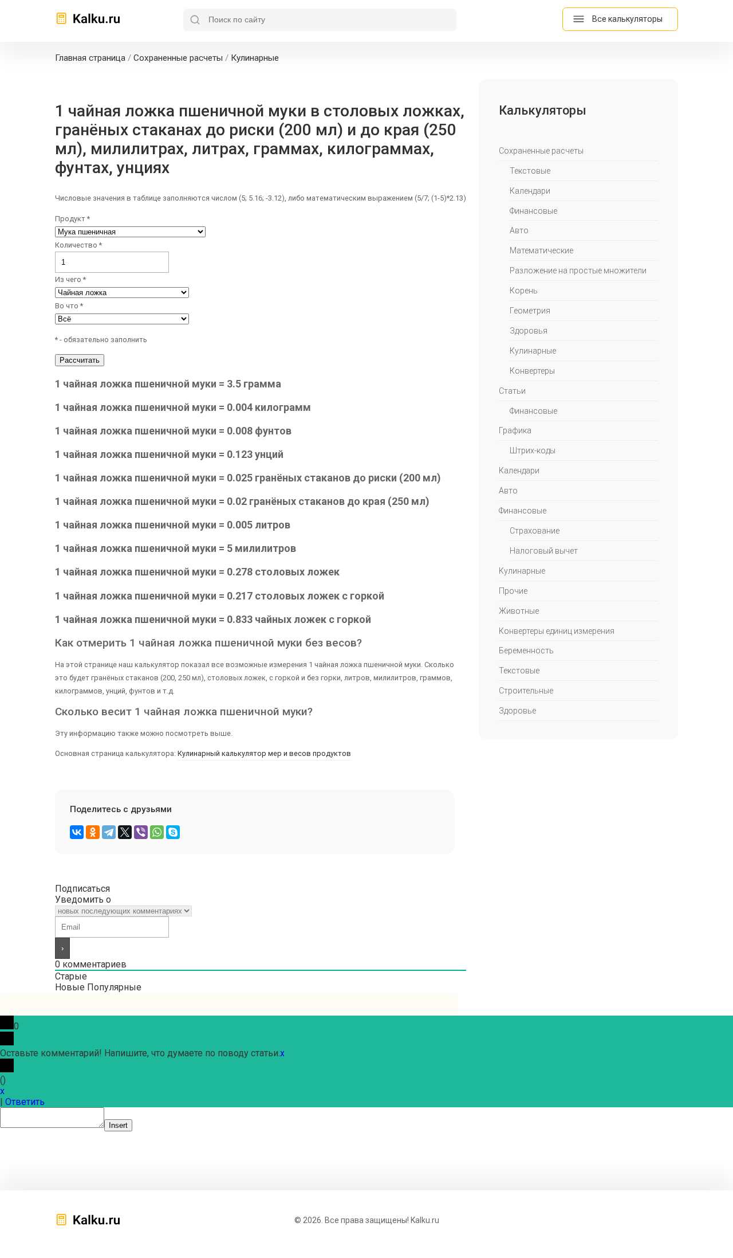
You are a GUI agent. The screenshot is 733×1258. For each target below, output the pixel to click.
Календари (530, 190)
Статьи (512, 390)
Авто (519, 230)
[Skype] (173, 832)
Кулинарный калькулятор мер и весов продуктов (264, 753)
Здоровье (517, 710)
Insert (118, 1125)
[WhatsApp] (157, 832)
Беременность (526, 650)
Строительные (526, 690)
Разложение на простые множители (578, 270)
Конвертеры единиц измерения (556, 631)
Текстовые (530, 170)
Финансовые (533, 210)
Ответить (25, 1101)
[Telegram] (109, 832)
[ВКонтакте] (77, 832)
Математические (541, 250)
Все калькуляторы (627, 18)
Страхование (534, 530)
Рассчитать (80, 360)
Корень (524, 290)
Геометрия (530, 310)
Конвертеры (532, 370)
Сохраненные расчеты (541, 150)
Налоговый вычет (544, 550)
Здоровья (528, 330)
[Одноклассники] (93, 832)
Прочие (513, 590)
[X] (125, 832)
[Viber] (141, 832)
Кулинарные (533, 350)
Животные (519, 611)
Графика (515, 430)
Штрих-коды (532, 450)
